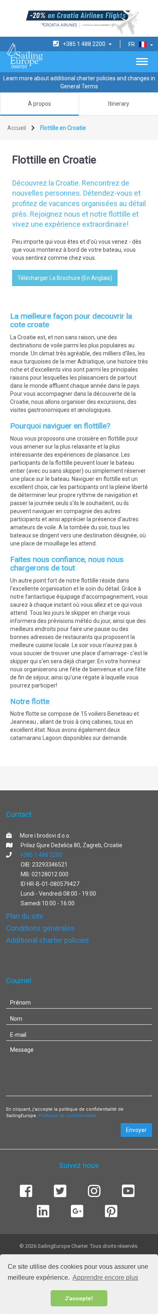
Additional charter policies (47, 940)
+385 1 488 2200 (41, 855)
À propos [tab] (39, 103)
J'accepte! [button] (79, 1298)
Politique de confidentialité (67, 1115)
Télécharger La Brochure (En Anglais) (64, 278)
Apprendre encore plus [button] (105, 1277)
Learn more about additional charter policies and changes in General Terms (79, 82)
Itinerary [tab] (118, 103)
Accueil (16, 128)
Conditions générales (40, 928)
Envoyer (136, 1130)
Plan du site (24, 916)
